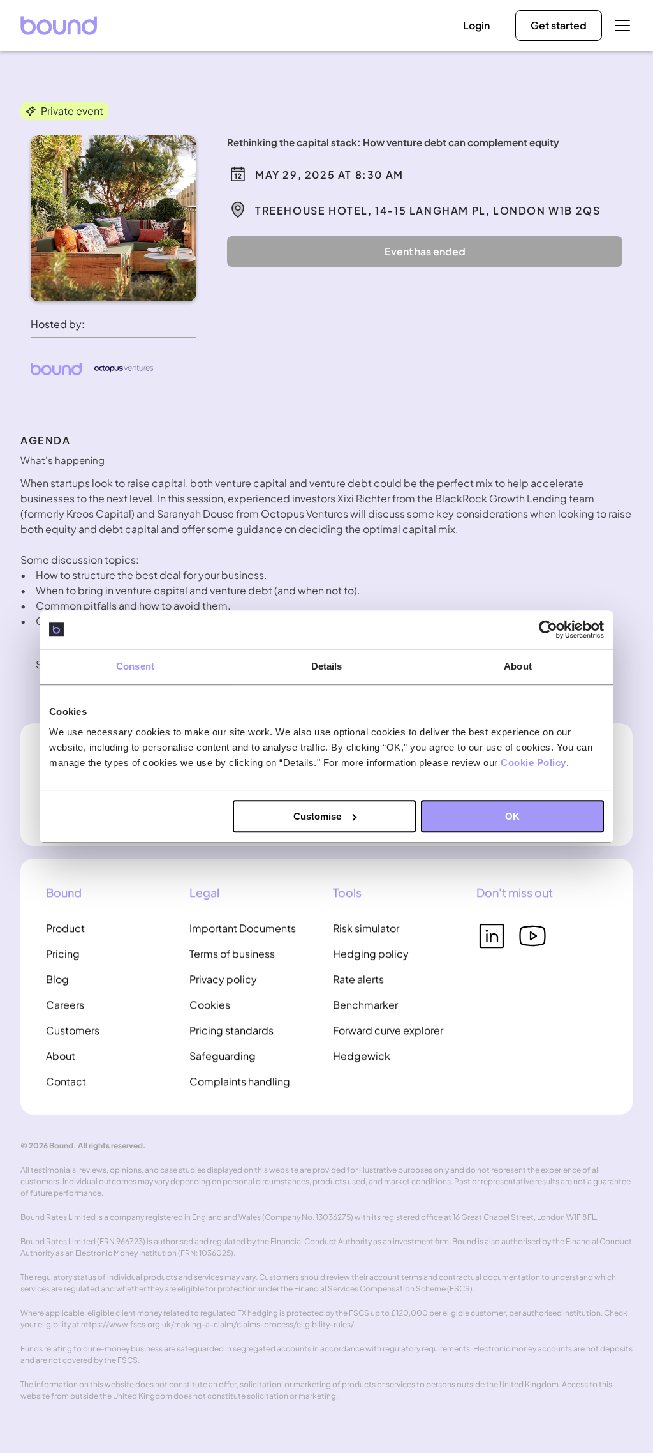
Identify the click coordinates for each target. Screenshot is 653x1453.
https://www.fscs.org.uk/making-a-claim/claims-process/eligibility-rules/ (217, 1324)
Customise (317, 816)
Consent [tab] (135, 666)
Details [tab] (326, 666)
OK (512, 816)
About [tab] (518, 666)
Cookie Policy (533, 762)
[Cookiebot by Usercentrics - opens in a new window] (548, 629)
